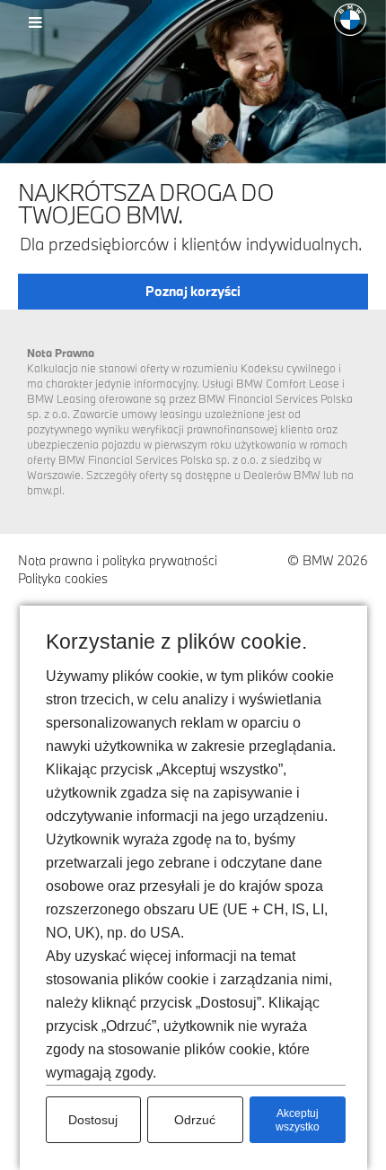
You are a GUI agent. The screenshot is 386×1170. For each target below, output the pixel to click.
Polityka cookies (63, 578)
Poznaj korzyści (193, 291)
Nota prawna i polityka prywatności (117, 560)
